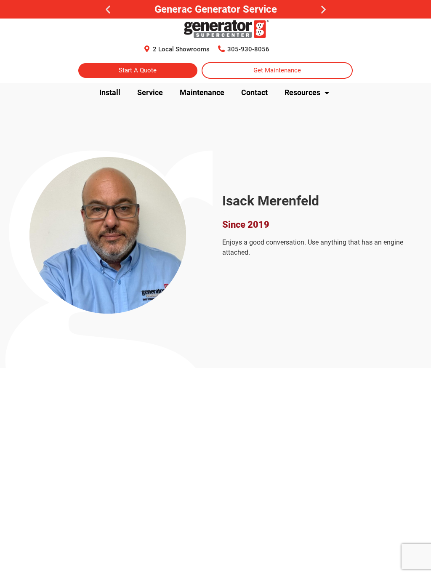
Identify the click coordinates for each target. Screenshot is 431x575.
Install (109, 92)
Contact (254, 92)
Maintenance (202, 92)
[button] (108, 9)
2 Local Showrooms (181, 49)
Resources (302, 92)
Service (150, 92)
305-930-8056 (248, 49)
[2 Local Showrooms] (147, 48)
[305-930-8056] (221, 48)
